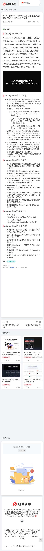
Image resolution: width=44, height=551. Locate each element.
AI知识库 (31, 530)
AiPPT (28, 536)
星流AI (20, 534)
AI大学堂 (27, 534)
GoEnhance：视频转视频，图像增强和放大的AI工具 (32, 353)
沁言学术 (34, 536)
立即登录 (22, 450)
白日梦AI (13, 536)
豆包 (16, 532)
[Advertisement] (22, 292)
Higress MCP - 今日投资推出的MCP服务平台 (33, 381)
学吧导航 (11, 532)
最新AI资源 (9, 10)
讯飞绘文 (21, 536)
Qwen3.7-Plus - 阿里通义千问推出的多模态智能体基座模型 (11, 354)
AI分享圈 (7, 530)
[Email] (22, 521)
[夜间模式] (41, 540)
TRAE (28, 532)
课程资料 (23, 530)
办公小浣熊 (12, 534)
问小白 (34, 534)
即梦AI (22, 532)
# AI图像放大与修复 (37, 357)
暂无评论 (6, 438)
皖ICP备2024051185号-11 (27, 546)
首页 (3, 10)
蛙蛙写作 (35, 532)
